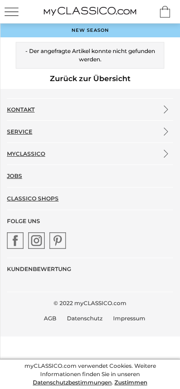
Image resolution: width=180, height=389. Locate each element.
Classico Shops (33, 198)
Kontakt (21, 109)
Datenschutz (84, 318)
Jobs (14, 175)
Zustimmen (130, 382)
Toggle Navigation (11, 12)
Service (19, 131)
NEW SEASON (90, 30)
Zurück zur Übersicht (90, 78)
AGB (50, 318)
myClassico (26, 153)
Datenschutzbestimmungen (72, 382)
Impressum (129, 318)
